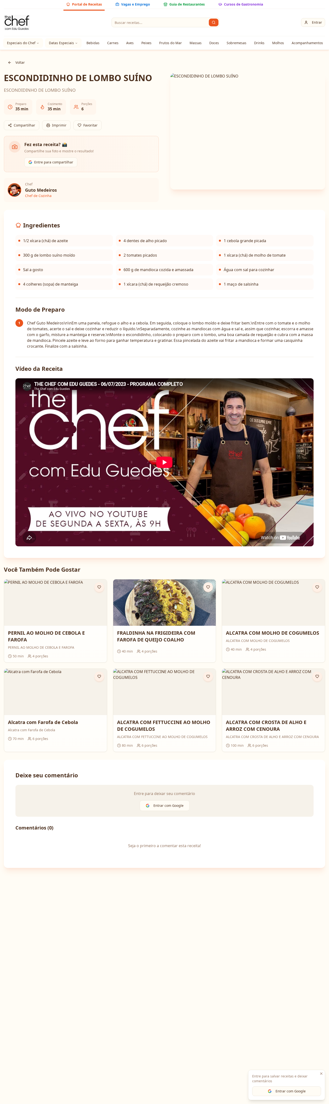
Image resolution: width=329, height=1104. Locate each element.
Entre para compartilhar (53, 162)
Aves (130, 43)
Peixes (146, 43)
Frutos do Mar (170, 43)
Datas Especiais (61, 43)
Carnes (112, 43)
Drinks (259, 43)
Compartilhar (24, 125)
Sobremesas (236, 43)
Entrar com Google (291, 1091)
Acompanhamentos (307, 43)
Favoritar (90, 125)
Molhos (278, 43)
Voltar (20, 62)
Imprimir (59, 125)
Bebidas (92, 43)
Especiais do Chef (21, 43)
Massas (196, 43)
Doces (214, 43)
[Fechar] (321, 1074)
